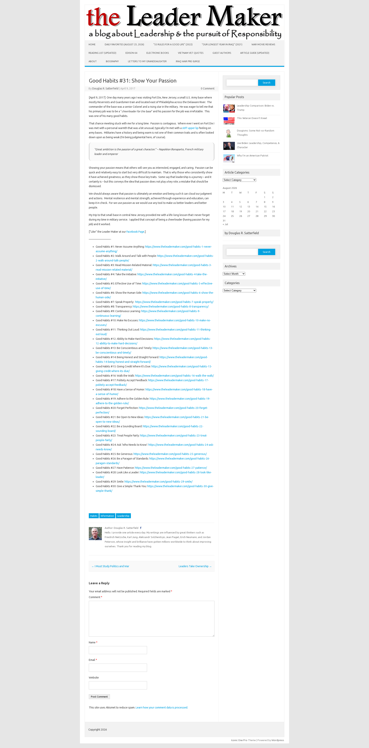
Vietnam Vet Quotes (190, 53)
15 (265, 206)
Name (93, 642)
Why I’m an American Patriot (252, 155)
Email (93, 659)
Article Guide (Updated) (254, 53)
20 (248, 211)
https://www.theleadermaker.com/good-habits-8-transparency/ (171, 306)
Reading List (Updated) (102, 53)
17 (224, 211)
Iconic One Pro (239, 740)
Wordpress (278, 740)
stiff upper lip (190, 128)
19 (240, 211)
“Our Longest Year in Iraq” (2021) (222, 44)
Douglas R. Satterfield (105, 88)
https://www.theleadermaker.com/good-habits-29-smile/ (158, 481)
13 (248, 206)
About (93, 61)
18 (232, 211)
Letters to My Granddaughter (147, 61)
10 (224, 206)
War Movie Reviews (263, 44)
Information (107, 515)
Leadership (123, 515)
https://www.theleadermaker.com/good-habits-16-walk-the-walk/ (174, 375)
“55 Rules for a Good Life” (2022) (173, 44)
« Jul (225, 224)
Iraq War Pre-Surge (188, 61)
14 (257, 206)
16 (273, 206)
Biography (112, 61)
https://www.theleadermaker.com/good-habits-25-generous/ (170, 453)
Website (94, 677)
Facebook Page (135, 231)
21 (257, 211)
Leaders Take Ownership (195, 566)
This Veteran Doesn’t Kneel (252, 118)
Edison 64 (131, 53)
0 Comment (207, 88)
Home (92, 44)
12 (240, 206)
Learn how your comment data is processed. (162, 707)
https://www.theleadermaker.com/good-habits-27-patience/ (171, 467)
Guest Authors (222, 53)
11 (232, 206)
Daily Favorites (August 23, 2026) (124, 44)
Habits (93, 515)
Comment (95, 597)
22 (265, 211)
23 (273, 211)
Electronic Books (157, 53)
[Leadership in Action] (184, 39)
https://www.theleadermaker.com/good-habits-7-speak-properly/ (174, 301)
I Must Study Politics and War (110, 566)
